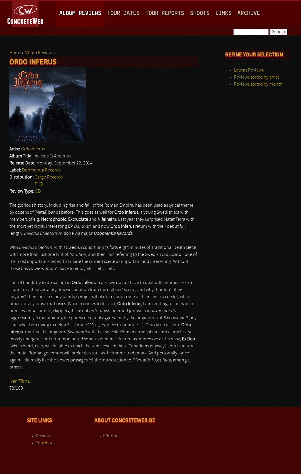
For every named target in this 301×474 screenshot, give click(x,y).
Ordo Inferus (33, 149)
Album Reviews (80, 13)
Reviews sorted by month (258, 84)
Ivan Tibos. (19, 381)
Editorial (111, 436)
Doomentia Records (41, 170)
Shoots (200, 13)
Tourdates (45, 443)
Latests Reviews (249, 70)
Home (15, 53)
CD (38, 191)
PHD (39, 184)
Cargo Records (49, 177)
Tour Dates (123, 13)
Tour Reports (165, 13)
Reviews (43, 436)
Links (223, 13)
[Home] (26, 13)
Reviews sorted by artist (256, 77)
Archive (249, 13)
